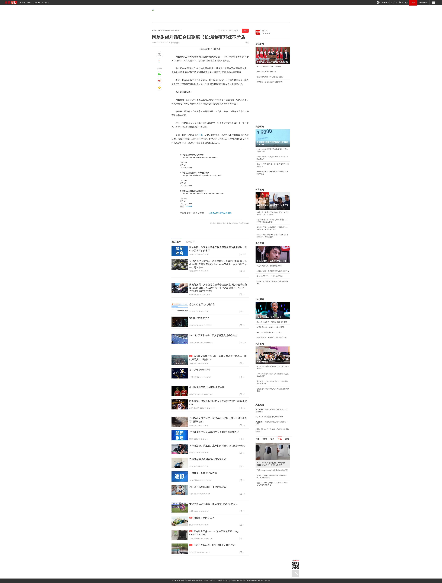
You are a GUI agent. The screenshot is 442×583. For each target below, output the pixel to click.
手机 (280, 439)
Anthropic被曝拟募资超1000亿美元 (269, 332)
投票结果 (189, 206)
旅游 (287, 439)
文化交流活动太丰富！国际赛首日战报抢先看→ (213, 504)
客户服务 (226, 581)
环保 (201, 135)
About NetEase (197, 581)
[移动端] (378, 2)
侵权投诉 (267, 581)
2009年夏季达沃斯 (171, 30)
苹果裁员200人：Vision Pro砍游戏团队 (271, 327)
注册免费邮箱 (423, 2)
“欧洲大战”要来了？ (199, 318)
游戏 (265, 439)
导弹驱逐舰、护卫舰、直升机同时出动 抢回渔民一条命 (217, 445)
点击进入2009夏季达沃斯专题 (220, 213)
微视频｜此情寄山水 (204, 517)
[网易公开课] (385, 2)
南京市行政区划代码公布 (202, 304)
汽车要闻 (260, 344)
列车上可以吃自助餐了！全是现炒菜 (207, 486)
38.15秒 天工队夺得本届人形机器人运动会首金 (213, 335)
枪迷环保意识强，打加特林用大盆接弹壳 (214, 545)
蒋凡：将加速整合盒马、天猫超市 (269, 66)
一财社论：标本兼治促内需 (203, 473)
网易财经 (161, 30)
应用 (28, 2)
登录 (413, 2)
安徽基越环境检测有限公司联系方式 (207, 459)
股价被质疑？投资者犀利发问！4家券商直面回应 (214, 432)
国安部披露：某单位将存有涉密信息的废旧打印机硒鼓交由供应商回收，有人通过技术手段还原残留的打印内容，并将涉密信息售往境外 (218, 287)
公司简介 (205, 581)
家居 (272, 439)
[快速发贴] (159, 54)
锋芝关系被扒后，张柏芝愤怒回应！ (269, 266)
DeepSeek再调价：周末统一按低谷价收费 (272, 322)
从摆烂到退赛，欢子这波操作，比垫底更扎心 (273, 271)
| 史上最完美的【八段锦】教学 (269, 417)
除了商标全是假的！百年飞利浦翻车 (269, 82)
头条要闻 (260, 126)
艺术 (257, 439)
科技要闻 (260, 299)
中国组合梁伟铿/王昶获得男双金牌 (207, 387)
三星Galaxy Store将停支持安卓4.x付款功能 (272, 470)
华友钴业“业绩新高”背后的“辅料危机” (270, 77)
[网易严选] (394, 2)
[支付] (401, 2)
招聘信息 (219, 581)
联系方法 (212, 581)
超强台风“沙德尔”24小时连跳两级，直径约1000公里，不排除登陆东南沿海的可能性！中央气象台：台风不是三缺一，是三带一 (218, 264)
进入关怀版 (45, 2)
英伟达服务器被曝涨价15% (266, 72)
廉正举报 (260, 581)
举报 (247, 43)
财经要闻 (260, 44)
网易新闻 (264, 31)
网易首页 (23, 2)
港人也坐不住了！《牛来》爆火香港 (269, 276)
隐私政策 (233, 581)
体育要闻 (260, 189)
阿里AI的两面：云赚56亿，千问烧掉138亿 (272, 337)
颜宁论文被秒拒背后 (199, 370)
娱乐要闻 (260, 243)
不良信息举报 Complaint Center (247, 581)
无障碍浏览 (36, 2)
